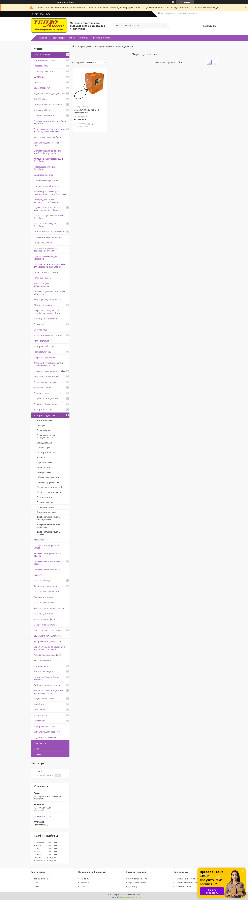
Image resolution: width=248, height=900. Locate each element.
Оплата (84, 886)
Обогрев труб (40, 329)
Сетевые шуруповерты (47, 482)
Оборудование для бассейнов (48, 104)
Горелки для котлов (43, 71)
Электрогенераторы (43, 409)
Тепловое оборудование (46, 404)
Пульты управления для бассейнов (45, 257)
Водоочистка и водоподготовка (49, 93)
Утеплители (39, 539)
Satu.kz (137, 894)
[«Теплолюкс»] (49, 25)
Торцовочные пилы (45, 502)
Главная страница (41, 878)
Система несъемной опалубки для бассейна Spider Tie (48, 152)
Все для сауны (41, 99)
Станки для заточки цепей (49, 487)
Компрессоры (43, 447)
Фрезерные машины (46, 512)
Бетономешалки (44, 420)
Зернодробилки (44, 442)
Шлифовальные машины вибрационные (48, 518)
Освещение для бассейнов (47, 731)
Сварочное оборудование (46, 398)
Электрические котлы (44, 726)
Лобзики (40, 457)
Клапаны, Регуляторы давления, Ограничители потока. (49, 364)
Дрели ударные (43, 430)
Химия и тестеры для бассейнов (49, 231)
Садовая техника (42, 393)
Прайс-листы (40, 743)
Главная (43, 38)
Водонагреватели (42, 87)
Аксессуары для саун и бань (47, 137)
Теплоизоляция (41, 340)
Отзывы (37, 754)
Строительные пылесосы (48, 492)
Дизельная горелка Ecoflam (188, 882)
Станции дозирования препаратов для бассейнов (47, 200)
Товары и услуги (84, 46)
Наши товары (58, 38)
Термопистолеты (44, 497)
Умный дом (39, 704)
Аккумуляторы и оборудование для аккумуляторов (49, 691)
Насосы (37, 82)
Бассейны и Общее (43, 110)
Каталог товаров (42, 54)
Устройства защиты (43, 671)
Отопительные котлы (44, 60)
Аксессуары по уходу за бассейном (45, 168)
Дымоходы (39, 76)
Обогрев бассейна (43, 305)
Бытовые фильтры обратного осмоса (48, 554)
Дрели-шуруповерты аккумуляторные (46, 436)
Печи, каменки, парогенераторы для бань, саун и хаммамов (49, 130)
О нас (72, 38)
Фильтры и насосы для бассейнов (45, 225)
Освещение (39, 709)
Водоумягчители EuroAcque (47, 635)
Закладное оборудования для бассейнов (48, 160)
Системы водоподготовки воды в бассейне (49, 292)
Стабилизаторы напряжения (48, 685)
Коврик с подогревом (44, 357)
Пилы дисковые (44, 472)
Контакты (84, 38)
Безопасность (40, 715)
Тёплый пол (39, 720)
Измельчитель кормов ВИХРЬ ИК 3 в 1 (86, 111)
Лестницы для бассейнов (46, 318)
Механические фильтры (45, 624)
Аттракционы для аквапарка (47, 299)
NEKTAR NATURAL (42, 660)
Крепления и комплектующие (48, 335)
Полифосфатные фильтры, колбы (47, 546)
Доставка (85, 882)
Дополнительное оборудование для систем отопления (49, 648)
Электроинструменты (44, 415)
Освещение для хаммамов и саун (47, 144)
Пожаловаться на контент (131, 897)
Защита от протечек (44, 698)
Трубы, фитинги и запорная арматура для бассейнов (47, 208)
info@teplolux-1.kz (42, 816)
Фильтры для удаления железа (49, 608)
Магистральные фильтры (46, 619)
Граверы (40, 425)
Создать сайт (59, 2)
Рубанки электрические (47, 477)
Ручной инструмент (43, 387)
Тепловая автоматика (44, 115)
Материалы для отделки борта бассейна (49, 216)
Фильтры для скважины (45, 602)
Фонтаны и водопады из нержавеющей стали (45, 249)
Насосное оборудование (46, 376)
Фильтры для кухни (43, 580)
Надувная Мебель (42, 666)
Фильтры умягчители (44, 613)
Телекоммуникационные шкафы (49, 371)
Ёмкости (38, 575)
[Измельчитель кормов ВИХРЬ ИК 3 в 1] (89, 85)
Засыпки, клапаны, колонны (47, 586)
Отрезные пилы (44, 462)
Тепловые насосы (42, 277)
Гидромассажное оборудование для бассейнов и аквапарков (49, 265)
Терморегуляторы (42, 351)
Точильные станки (45, 507)
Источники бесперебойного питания (47, 678)
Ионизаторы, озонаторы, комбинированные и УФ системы (50, 192)
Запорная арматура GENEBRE (48, 641)
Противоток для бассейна (46, 186)
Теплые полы (40, 324)
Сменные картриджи (44, 597)
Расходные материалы (45, 382)
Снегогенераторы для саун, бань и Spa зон (50, 122)
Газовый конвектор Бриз (187, 878)
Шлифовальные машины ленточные (48, 525)
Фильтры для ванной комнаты (48, 591)
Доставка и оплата (102, 38)
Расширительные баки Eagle (47, 655)
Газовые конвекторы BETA (47, 569)
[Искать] (164, 25)
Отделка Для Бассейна (45, 737)
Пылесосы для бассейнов (46, 272)
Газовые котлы (41, 65)
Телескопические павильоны (48, 237)
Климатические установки (46, 180)
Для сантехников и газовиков (48, 630)
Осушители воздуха (43, 175)
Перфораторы (43, 467)
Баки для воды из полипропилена (42, 284)
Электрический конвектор (46, 346)
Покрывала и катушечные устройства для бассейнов (47, 312)
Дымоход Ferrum (183, 886)
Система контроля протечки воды (48, 562)
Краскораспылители (46, 452)
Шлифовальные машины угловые (48, 533)
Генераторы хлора (43, 242)
